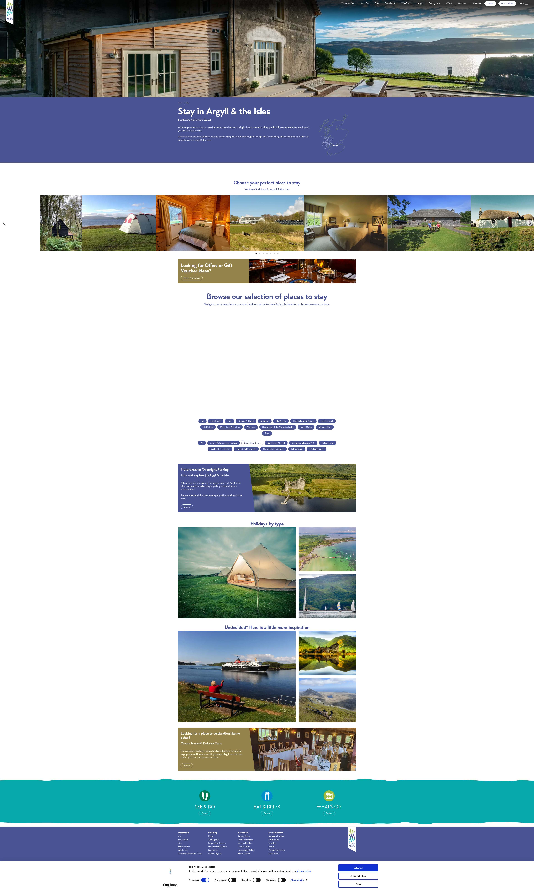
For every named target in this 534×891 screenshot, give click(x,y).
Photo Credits (244, 853)
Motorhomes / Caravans (273, 449)
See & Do (364, 3)
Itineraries (477, 3)
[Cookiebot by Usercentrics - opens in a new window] (170, 885)
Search (490, 3)
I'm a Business (507, 3)
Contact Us (213, 850)
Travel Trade (273, 839)
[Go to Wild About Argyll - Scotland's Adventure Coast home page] (10, 24)
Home (180, 102)
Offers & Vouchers (192, 278)
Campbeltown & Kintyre (303, 421)
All (202, 421)
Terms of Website (245, 839)
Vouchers (462, 3)
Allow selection (358, 876)
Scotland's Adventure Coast (190, 853)
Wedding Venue (316, 449)
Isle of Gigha (306, 427)
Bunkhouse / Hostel (276, 443)
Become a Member (276, 836)
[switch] (232, 880)
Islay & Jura (281, 421)
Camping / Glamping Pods (303, 443)
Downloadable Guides (217, 846)
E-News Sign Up (215, 853)
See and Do (183, 839)
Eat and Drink (184, 846)
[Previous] (4, 223)
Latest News (273, 853)
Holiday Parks (327, 443)
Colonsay (251, 427)
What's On (406, 3)
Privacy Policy (244, 836)
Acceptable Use (245, 843)
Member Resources (276, 850)
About (271, 846)
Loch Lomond (327, 421)
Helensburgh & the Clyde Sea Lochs (277, 427)
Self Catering (296, 449)
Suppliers (272, 843)
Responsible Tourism (217, 843)
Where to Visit (347, 3)
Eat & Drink (390, 3)
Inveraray (265, 421)
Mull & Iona (208, 427)
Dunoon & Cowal (246, 421)
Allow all (358, 868)
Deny (358, 884)
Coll (229, 421)
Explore (187, 506)
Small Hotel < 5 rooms (220, 449)
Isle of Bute (216, 421)
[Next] (529, 223)
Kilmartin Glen (325, 427)
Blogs (419, 3)
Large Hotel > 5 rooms (246, 449)
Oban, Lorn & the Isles (230, 427)
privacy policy (304, 871)
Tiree (267, 433)
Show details (297, 880)
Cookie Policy (244, 846)
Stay (377, 3)
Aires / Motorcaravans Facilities (223, 443)
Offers (449, 3)
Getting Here (434, 3)
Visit (180, 836)
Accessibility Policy (246, 850)
